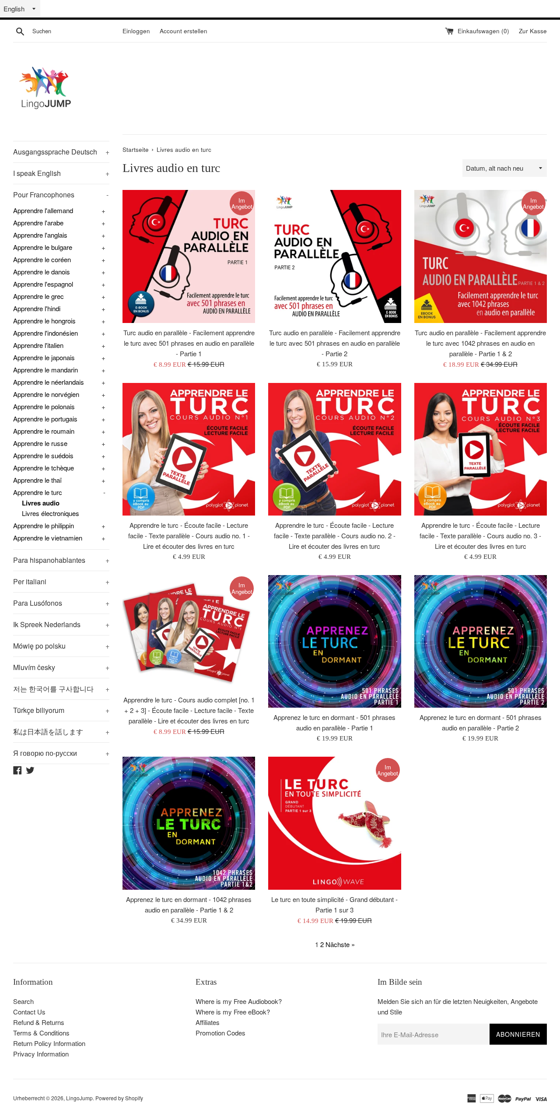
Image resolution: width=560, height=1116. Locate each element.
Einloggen (136, 31)
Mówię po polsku (61, 646)
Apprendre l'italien (38, 345)
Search (23, 1001)
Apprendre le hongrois (44, 320)
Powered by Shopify (119, 1098)
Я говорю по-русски (61, 753)
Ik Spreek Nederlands (61, 624)
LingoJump (79, 1098)
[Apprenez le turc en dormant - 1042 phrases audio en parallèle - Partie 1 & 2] (188, 823)
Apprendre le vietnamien (47, 537)
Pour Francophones (60, 195)
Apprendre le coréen (42, 259)
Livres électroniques (50, 513)
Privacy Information (41, 1053)
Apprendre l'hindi (36, 308)
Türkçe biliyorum (61, 710)
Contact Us (29, 1011)
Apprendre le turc (37, 492)
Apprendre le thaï (37, 479)
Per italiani (61, 581)
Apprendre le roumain (43, 430)
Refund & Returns (38, 1022)
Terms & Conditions (41, 1032)
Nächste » (340, 944)
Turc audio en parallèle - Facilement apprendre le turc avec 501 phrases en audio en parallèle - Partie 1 (189, 343)
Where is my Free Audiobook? (239, 1001)
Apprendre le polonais (44, 406)
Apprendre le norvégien (46, 394)
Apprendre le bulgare (42, 247)
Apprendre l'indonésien (45, 332)
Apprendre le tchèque (43, 467)
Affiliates (208, 1022)
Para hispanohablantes (61, 560)
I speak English (61, 173)
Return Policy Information (49, 1043)
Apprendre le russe (40, 443)
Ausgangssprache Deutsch (61, 152)
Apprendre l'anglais (40, 234)
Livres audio (41, 503)
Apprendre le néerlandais (48, 381)
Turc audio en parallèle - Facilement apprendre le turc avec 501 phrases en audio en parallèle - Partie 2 (334, 343)
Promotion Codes (220, 1032)
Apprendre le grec (38, 296)
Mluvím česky (61, 667)
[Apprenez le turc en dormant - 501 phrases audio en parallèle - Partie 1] (334, 641)
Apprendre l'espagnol (43, 283)
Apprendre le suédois (43, 455)
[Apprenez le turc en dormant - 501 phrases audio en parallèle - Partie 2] (480, 641)
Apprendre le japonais (44, 357)
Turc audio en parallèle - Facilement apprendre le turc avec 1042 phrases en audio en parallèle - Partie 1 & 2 (480, 343)
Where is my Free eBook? (233, 1011)
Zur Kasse (533, 31)
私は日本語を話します (61, 731)
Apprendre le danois (41, 271)
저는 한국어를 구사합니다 (61, 689)
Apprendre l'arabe (38, 222)
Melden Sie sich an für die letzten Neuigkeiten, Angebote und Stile (458, 1006)
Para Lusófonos (61, 603)
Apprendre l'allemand (43, 210)
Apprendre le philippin (43, 525)
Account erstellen (183, 31)
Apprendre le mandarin (45, 369)
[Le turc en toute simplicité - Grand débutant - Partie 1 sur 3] (334, 823)
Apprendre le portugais (45, 418)
